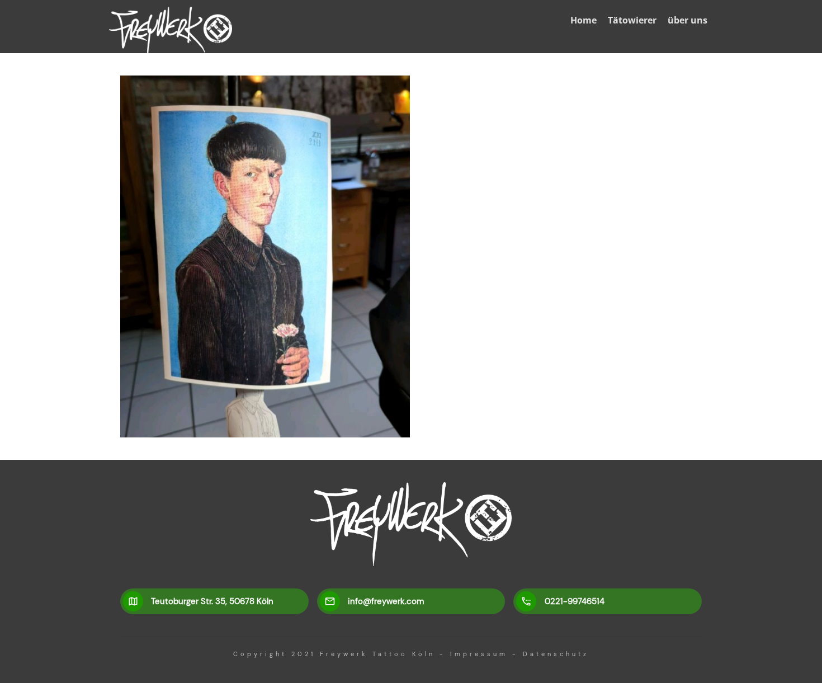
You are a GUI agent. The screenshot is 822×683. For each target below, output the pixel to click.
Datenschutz (556, 654)
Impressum (479, 654)
